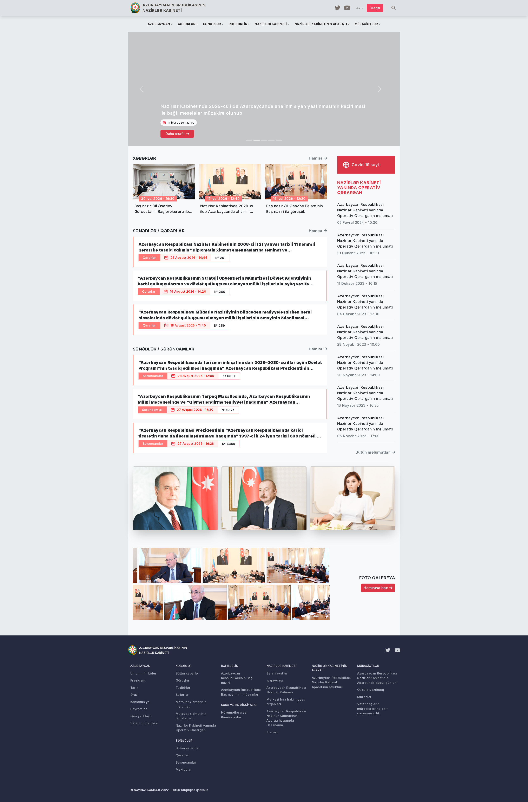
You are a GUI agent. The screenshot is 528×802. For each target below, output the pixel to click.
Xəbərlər (184, 665)
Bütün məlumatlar (373, 452)
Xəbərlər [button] (187, 24)
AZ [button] (358, 8)
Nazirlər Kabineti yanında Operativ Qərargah (196, 727)
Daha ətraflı (175, 134)
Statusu (272, 732)
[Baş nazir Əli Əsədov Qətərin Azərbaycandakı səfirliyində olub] (279, 140)
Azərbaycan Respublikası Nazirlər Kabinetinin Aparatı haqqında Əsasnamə (286, 718)
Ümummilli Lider (143, 673)
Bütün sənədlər (188, 748)
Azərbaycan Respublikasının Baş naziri (236, 678)
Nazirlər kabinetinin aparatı (330, 668)
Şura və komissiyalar (239, 705)
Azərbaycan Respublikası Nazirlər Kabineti (286, 690)
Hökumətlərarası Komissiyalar (234, 714)
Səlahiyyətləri (277, 673)
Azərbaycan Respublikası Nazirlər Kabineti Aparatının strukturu (331, 682)
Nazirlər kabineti (281, 665)
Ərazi (134, 695)
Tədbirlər (183, 688)
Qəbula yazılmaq (370, 690)
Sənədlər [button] (212, 24)
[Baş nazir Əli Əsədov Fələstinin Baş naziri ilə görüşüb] (264, 140)
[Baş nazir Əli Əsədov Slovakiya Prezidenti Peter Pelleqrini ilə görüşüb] (271, 140)
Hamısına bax (376, 588)
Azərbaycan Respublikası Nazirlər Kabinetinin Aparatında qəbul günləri (377, 678)
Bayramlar (138, 709)
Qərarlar (182, 755)
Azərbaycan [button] (159, 24)
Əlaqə (374, 8)
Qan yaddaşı (140, 716)
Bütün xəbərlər (187, 673)
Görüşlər (183, 680)
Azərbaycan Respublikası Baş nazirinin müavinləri (241, 692)
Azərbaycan (140, 665)
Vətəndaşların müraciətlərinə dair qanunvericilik (372, 708)
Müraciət (364, 697)
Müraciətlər (368, 665)
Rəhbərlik (229, 665)
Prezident (137, 680)
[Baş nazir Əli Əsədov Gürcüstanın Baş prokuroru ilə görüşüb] (249, 140)
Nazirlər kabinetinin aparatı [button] (321, 24)
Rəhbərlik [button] (238, 24)
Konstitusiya (140, 702)
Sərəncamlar (186, 762)
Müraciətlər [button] (366, 24)
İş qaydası (274, 680)
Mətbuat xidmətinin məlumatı (191, 704)
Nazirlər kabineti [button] (271, 24)
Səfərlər (182, 695)
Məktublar (184, 769)
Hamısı (316, 158)
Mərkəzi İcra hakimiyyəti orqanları (286, 701)
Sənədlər (184, 740)
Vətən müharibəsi (144, 723)
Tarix (134, 688)
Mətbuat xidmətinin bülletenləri (191, 716)
